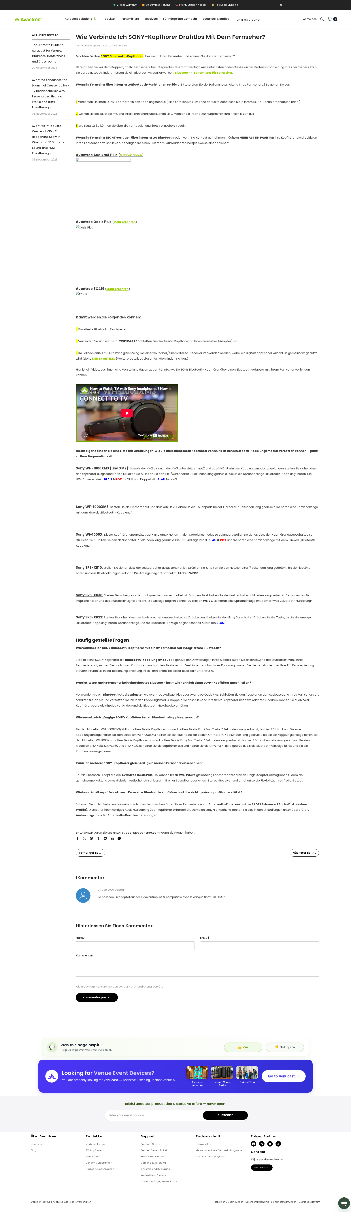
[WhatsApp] (119, 838)
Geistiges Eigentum (309, 1202)
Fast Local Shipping (225, 5)
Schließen (280, 5)
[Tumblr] (98, 838)
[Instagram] (253, 1144)
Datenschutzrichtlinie (257, 1202)
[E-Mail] (112, 838)
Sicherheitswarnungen (283, 1202)
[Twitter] (84, 838)
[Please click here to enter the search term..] (322, 19)
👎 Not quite (285, 1047)
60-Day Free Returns (155, 5)
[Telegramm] (105, 838)
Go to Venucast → (283, 1076)
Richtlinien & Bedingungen (228, 1202)
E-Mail (204, 938)
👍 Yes (243, 1047)
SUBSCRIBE (225, 1115)
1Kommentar (120, 45)
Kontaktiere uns (262, 1167)
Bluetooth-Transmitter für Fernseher (203, 73)
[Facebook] (77, 838)
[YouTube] (270, 1144)
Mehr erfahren (125, 222)
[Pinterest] (91, 838)
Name (80, 938)
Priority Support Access (191, 5)
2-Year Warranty (125, 5)
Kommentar (84, 955)
